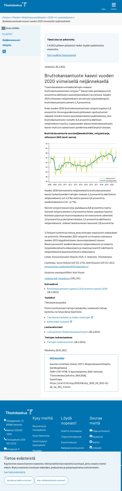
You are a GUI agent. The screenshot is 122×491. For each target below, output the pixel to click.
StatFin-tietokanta (71, 430)
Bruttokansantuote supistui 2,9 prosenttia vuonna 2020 (77, 288)
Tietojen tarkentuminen (60, 342)
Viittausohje (57, 358)
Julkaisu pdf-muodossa (57, 278)
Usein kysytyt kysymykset (40, 443)
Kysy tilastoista (41, 435)
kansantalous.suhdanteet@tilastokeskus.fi (66, 266)
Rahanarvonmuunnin (72, 447)
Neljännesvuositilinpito (34, 17)
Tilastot (16, 17)
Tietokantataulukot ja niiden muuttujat (68, 317)
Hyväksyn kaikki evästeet (19, 480)
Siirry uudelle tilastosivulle (61, 55)
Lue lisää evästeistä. (15, 472)
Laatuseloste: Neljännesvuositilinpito (67, 331)
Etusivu (6, 17)
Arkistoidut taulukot (58, 321)
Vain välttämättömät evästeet (51, 480)
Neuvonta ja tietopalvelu (39, 427)
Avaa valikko (12, 28)
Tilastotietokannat (71, 436)
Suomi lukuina (69, 442)
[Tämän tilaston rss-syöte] (4, 52)
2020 (50, 17)
